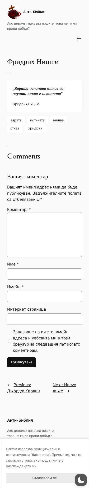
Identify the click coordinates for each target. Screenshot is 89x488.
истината (37, 120)
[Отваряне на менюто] (79, 38)
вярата (16, 120)
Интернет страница (26, 309)
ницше (58, 120)
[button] (81, 480)
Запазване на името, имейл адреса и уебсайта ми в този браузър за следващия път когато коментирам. (46, 341)
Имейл (15, 286)
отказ (14, 128)
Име (13, 264)
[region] (44, 463)
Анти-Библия (34, 12)
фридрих (35, 128)
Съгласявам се (44, 478)
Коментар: (19, 209)
